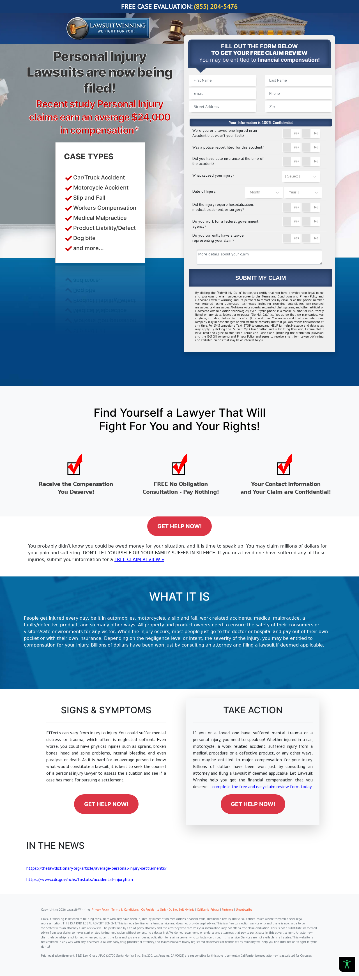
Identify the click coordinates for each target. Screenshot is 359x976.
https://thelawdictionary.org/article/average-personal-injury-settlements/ (96, 868)
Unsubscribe (244, 910)
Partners (227, 910)
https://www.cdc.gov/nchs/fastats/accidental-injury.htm (79, 879)
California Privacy (208, 910)
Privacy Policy (308, 296)
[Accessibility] (347, 964)
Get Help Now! (179, 526)
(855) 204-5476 (216, 6)
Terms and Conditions (277, 296)
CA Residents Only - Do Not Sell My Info (167, 910)
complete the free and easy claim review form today (261, 786)
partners (250, 300)
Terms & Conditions (125, 910)
